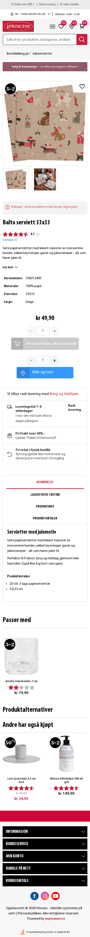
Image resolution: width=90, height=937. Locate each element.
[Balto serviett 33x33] (16, 179)
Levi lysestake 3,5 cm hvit (21, 780)
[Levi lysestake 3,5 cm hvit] (21, 754)
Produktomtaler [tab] (45, 518)
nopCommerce (55, 919)
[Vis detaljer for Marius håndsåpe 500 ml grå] (66, 754)
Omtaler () (10, 240)
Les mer (8, 267)
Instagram (45, 896)
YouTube (55, 896)
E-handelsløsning (36, 932)
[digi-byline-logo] (23, 932)
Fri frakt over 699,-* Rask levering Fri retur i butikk (45, 4)
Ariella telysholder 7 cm (21, 681)
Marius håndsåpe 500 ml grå (66, 780)
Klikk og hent (43, 372)
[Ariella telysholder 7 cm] (21, 656)
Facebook (34, 896)
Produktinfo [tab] (45, 506)
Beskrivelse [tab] (45, 482)
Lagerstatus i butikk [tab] (45, 495)
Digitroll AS (63, 932)
